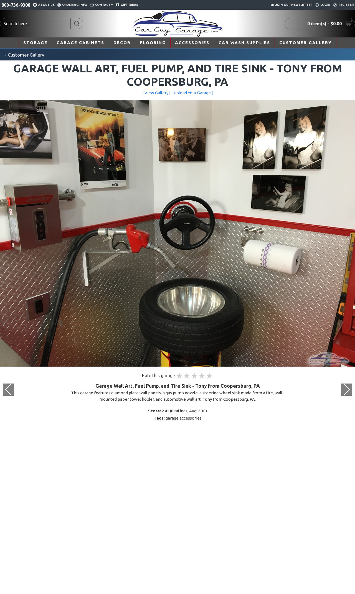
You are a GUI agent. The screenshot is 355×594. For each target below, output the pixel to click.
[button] (346, 390)
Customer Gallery (26, 54)
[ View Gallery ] (156, 92)
